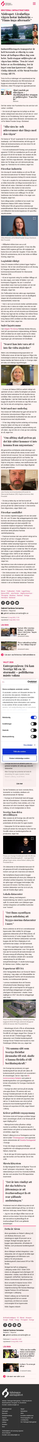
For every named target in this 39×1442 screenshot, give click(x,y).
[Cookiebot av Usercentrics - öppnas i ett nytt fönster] (28, 682)
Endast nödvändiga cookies (19, 758)
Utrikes (4, 1422)
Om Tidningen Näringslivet (28, 1422)
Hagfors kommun (26, 593)
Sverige (26, 595)
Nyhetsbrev (24, 1411)
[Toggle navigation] (34, 3)
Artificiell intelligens (9, 1317)
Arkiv (22, 1413)
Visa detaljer (28, 745)
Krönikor (4, 1424)
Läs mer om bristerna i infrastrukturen (20, 655)
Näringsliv (5, 1411)
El (18, 1317)
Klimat (3, 591)
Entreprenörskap (7, 1415)
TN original (4, 595)
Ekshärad (12, 597)
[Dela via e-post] (17, 603)
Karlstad (20, 595)
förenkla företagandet (28, 1140)
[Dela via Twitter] (8, 603)
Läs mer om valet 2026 (16, 1376)
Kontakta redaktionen (27, 1415)
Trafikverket (11, 591)
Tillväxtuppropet (18, 1138)
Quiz (3, 1426)
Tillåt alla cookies (19, 751)
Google (5, 1320)
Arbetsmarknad (6, 1409)
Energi (17, 1320)
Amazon (29, 1317)
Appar (22, 1409)
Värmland (4, 597)
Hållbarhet (5, 1420)
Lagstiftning (26, 591)
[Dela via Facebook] (3, 603)
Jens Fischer (15, 593)
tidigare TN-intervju (11, 329)
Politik (18, 591)
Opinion (4, 1418)
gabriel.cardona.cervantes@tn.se (16, 613)
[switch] (34, 723)
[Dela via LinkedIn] (12, 603)
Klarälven (13, 595)
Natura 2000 (5, 593)
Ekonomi (4, 1413)
